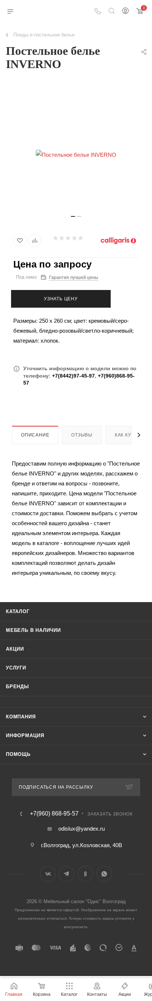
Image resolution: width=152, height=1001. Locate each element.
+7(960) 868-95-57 (54, 814)
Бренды (17, 686)
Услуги (16, 668)
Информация (25, 735)
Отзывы (82, 435)
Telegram (67, 874)
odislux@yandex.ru (81, 828)
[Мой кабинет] (125, 11)
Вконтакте (48, 874)
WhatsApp (104, 874)
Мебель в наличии (33, 630)
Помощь (18, 754)
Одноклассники (85, 874)
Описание (35, 435)
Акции (15, 649)
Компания (20, 716)
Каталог (18, 611)
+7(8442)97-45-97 (73, 376)
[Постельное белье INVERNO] (76, 154)
